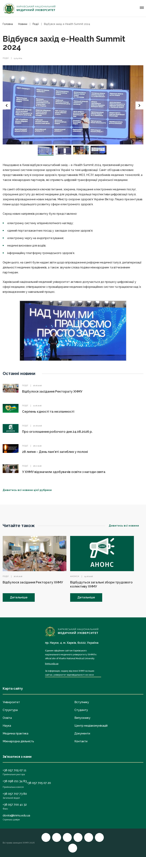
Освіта (7, 718)
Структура (10, 710)
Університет (11, 702)
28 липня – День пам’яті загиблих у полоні (55, 452)
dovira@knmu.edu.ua (16, 815)
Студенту (81, 710)
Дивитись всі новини (124, 525)
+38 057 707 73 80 (15, 793)
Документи (82, 733)
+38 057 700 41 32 (15, 804)
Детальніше (18, 597)
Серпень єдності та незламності (48, 411)
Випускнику (82, 718)
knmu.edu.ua (51, 663)
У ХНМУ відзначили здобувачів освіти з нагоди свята (63, 472)
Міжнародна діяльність (18, 741)
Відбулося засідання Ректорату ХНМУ (52, 391)
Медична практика (15, 733)
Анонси (74, 576)
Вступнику (81, 702)
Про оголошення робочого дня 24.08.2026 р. (57, 431)
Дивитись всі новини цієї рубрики (27, 490)
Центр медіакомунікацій (91, 725)
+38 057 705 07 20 (39, 783)
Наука (7, 725)
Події (6, 58)
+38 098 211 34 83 (15, 781)
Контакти (80, 741)
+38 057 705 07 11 (14, 770)
